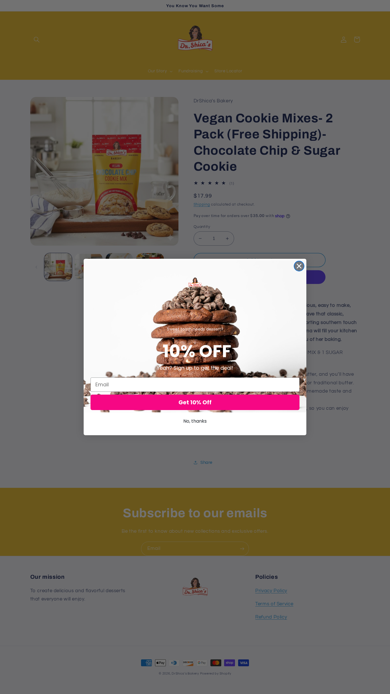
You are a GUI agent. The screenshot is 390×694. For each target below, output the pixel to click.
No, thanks (195, 421)
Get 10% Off (195, 402)
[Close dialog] (299, 266)
